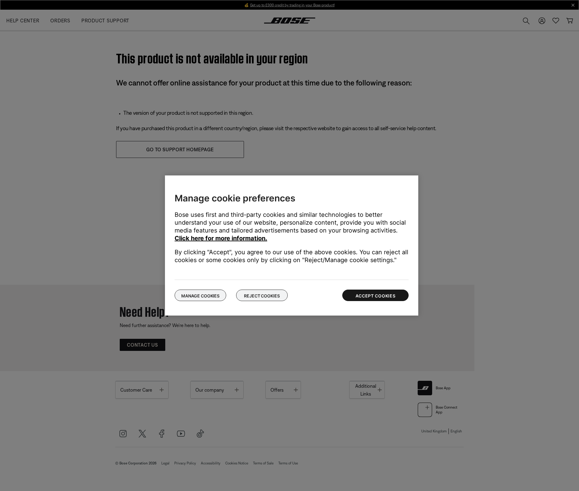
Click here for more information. (221, 238)
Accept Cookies (376, 295)
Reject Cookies (262, 295)
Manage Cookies (200, 295)
